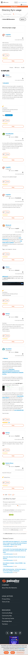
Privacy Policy (21, 648)
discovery (14, 249)
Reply (13, 60)
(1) (9, 422)
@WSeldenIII (5, 276)
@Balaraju (5, 358)
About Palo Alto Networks (9, 587)
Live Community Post (19, 410)
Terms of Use (6, 601)
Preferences (20, 652)
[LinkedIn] (16, 633)
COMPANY (5, 585)
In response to (14, 170)
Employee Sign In (24, 2)
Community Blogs (7, 613)
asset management (8, 249)
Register (16, 2)
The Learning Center (8, 618)
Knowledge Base (7, 621)
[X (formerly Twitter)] (7, 633)
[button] (6, 652)
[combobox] (8, 14)
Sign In (20, 2)
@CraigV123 (6, 83)
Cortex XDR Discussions (9, 19)
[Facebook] (20, 633)
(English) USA (24, 4)
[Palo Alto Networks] (14, 581)
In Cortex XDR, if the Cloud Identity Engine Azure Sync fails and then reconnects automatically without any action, (15, 551)
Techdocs (5, 624)
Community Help (7, 615)
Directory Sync (9, 115)
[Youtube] (11, 633)
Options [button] (22, 19)
